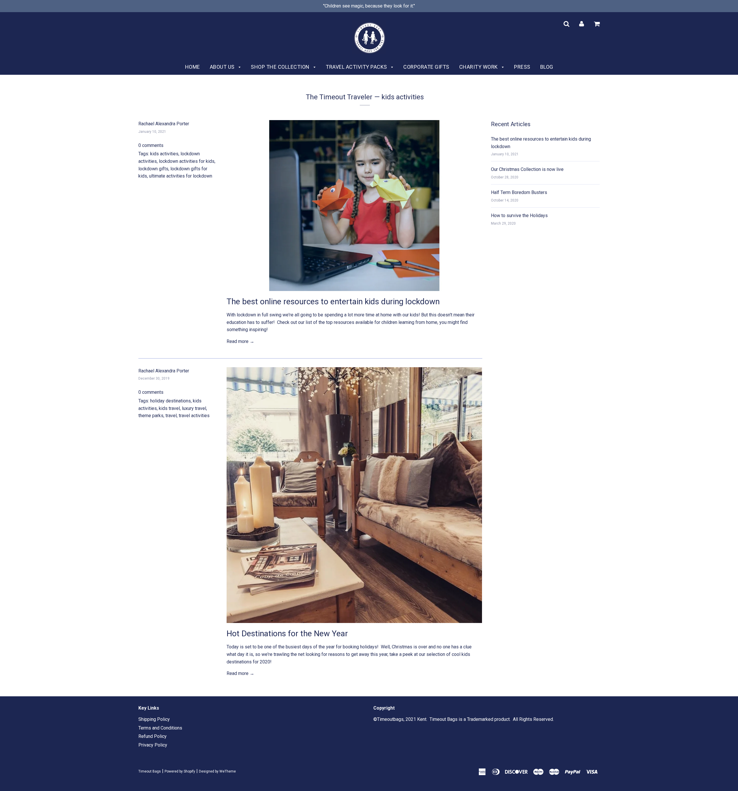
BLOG (546, 67)
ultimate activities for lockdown (180, 176)
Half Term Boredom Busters (519, 192)
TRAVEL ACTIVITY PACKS (357, 67)
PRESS (522, 67)
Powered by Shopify (180, 771)
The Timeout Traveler (339, 97)
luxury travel (194, 408)
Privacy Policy (152, 745)
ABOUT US (223, 67)
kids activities (164, 153)
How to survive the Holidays (519, 215)
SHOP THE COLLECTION (281, 67)
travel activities (194, 415)
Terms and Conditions (160, 728)
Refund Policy (152, 736)
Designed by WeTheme (217, 771)
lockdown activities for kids (186, 161)
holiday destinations (170, 401)
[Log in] (581, 23)
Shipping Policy (154, 719)
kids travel (169, 408)
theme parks (150, 415)
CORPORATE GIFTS (426, 67)
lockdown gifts (153, 168)
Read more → (240, 341)
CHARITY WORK (479, 67)
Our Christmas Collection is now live (527, 169)
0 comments (150, 145)
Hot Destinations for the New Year (287, 633)
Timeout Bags (149, 771)
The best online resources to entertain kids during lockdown (333, 301)
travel (171, 415)
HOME (192, 67)
